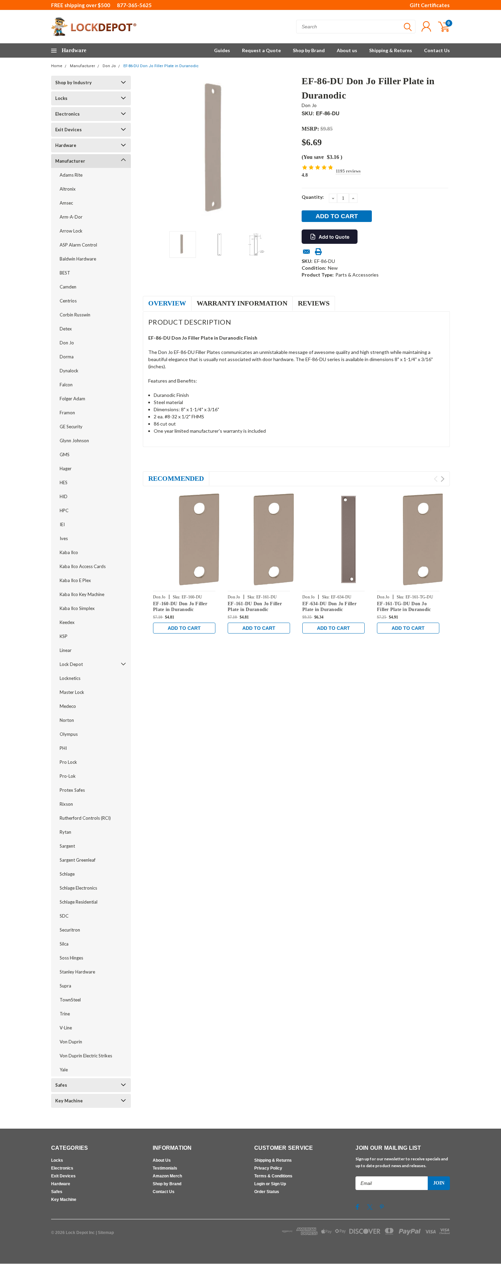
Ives (64, 538)
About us (347, 50)
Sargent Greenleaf (77, 860)
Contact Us (437, 50)
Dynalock (69, 370)
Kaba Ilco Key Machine (82, 594)
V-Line (66, 1027)
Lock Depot (71, 664)
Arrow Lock (71, 231)
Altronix (68, 189)
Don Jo (109, 66)
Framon (67, 412)
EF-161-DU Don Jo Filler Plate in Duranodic (255, 606)
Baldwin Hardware (78, 259)
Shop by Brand (309, 50)
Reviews (314, 303)
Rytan (65, 832)
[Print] (318, 251)
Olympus (69, 734)
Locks (61, 98)
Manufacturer (82, 66)
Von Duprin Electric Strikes (86, 1055)
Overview (167, 303)
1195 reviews (348, 171)
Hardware (65, 145)
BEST (65, 273)
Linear (66, 650)
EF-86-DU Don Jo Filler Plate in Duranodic (161, 66)
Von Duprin (71, 1041)
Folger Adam (72, 398)
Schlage (67, 874)
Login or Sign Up (270, 1183)
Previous (151, 150)
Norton (67, 720)
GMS (65, 454)
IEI (62, 524)
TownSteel (70, 999)
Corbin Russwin (75, 314)
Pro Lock (68, 762)
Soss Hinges (71, 958)
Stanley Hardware (77, 972)
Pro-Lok (68, 776)
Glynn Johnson (74, 440)
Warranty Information (242, 303)
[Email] (306, 251)
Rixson (66, 804)
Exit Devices (68, 129)
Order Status (266, 1191)
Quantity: (313, 197)
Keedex (67, 622)
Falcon (66, 384)
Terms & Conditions (273, 1176)
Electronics (67, 114)
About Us (162, 1160)
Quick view (199, 539)
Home (56, 66)
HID (63, 496)
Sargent (67, 846)
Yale (64, 1069)
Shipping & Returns (390, 50)
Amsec (66, 203)
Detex (66, 328)
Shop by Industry (73, 82)
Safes (61, 1085)
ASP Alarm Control (78, 245)
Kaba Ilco (69, 552)
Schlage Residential (78, 902)
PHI (63, 748)
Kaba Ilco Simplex (77, 608)
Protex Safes (72, 790)
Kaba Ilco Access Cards (83, 566)
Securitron (70, 930)
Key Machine (69, 1100)
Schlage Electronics (78, 888)
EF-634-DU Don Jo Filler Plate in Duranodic (329, 606)
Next (288, 150)
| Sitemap (105, 1232)
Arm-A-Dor (71, 217)
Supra (65, 985)
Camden (68, 286)
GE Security (71, 426)
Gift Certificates (430, 5)
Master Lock (72, 692)
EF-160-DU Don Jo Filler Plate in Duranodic (180, 606)
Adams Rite (71, 175)
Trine (65, 1013)
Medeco (68, 706)
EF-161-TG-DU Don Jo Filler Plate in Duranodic (404, 606)
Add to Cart (184, 628)
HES (63, 482)
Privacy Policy (268, 1168)
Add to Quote (334, 237)
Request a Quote (261, 50)
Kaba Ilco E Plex (75, 580)
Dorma (67, 356)
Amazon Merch (167, 1176)
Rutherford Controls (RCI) (85, 818)
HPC (64, 510)
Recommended (176, 478)
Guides (222, 50)
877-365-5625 (134, 5)
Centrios (68, 300)
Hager (66, 468)
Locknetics (70, 678)
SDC (64, 916)
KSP (63, 636)
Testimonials (165, 1168)
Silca (64, 944)
